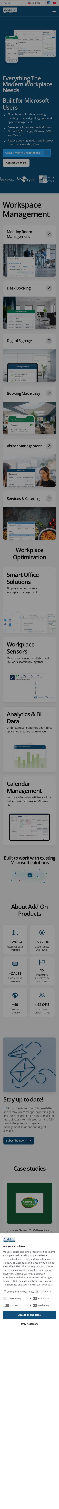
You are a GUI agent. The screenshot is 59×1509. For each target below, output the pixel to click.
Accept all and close (29, 1314)
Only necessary (29, 1323)
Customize (45, 1291)
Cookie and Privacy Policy (20, 1291)
